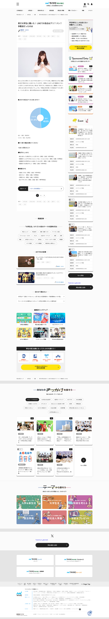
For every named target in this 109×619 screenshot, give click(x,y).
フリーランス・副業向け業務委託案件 (68, 592)
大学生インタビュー (29, 239)
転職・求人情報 (65, 591)
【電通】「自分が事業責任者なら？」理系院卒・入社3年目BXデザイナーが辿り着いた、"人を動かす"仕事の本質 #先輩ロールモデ (85, 178)
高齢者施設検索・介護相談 (54, 601)
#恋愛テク (48, 262)
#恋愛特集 (62, 407)
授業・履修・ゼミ (44, 231)
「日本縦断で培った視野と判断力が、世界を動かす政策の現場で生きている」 (85, 80)
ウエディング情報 (54, 598)
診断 (61, 235)
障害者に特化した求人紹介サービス (53, 592)
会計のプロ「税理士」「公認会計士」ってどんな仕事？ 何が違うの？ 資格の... (85, 70)
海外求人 (71, 591)
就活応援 (51, 10)
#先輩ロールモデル (32, 403)
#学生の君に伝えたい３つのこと (76, 407)
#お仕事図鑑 (79, 399)
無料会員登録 (40, 367)
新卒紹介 (57, 603)
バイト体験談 (38, 243)
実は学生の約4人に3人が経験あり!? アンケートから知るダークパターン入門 (84, 90)
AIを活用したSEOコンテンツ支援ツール (40, 601)
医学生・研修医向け (57, 591)
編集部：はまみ (24, 30)
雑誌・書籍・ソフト (46, 598)
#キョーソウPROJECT (32, 399)
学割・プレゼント (72, 10)
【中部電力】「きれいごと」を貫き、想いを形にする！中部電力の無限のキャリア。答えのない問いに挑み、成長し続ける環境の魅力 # (85, 132)
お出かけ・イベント (45, 235)
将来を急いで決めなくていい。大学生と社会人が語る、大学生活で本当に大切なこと (85, 100)
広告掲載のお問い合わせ (53, 584)
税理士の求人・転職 (37, 605)
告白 (44, 36)
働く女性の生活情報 (37, 598)
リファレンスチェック (76, 608)
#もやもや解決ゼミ (42, 407)
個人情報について (29, 584)
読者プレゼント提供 (46, 584)
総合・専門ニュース (46, 597)
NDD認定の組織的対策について (74, 584)
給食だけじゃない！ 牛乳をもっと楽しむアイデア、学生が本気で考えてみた (83, 439)
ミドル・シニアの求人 (41, 592)
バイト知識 (29, 243)
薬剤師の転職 (49, 605)
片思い (20, 204)
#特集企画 (78, 403)
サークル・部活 (56, 231)
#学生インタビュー (29, 407)
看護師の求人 (55, 605)
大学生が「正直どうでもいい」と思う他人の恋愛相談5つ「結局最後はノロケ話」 (39, 296)
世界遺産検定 (61, 598)
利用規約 (25, 584)
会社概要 (34, 614)
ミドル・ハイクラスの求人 (79, 591)
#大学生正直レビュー (54, 412)
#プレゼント (44, 403)
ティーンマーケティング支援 (72, 597)
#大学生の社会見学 (46, 399)
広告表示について (40, 584)
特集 (83, 10)
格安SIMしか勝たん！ (50, 243)
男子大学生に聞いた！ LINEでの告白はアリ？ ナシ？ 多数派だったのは (53, 14)
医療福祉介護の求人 (80, 592)
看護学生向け (49, 591)
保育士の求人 (78, 605)
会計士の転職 (79, 603)
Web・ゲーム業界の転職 (42, 603)
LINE (25, 204)
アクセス (39, 614)
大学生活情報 (81, 597)
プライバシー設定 (60, 584)
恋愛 (35, 14)
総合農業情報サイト (69, 598)
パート (34, 592)
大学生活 (30, 10)
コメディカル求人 (63, 605)
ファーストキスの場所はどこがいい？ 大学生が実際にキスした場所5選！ (37, 301)
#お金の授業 (53, 407)
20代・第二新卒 (51, 603)
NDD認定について (66, 584)
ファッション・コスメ (25, 235)
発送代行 (52, 608)
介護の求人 (35, 606)
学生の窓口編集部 (60, 282)
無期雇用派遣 (84, 605)
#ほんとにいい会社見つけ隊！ (58, 403)
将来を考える (41, 10)
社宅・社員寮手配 (67, 608)
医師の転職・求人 (71, 605)
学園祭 (61, 239)
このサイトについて (20, 584)
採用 (51, 614)
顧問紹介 (43, 605)
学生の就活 (35, 591)
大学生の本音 (32, 36)
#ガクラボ (69, 399)
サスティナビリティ (45, 614)
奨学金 (39, 239)
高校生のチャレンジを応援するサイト (59, 597)
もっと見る (81, 275)
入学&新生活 (19, 10)
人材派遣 (35, 603)
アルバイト (87, 591)
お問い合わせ (34, 584)
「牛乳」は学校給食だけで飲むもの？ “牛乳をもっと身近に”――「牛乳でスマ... (64, 439)
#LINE (38, 262)
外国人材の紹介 (50, 606)
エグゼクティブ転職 (72, 603)
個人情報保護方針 (62, 614)
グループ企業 (55, 614)
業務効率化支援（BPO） (44, 608)
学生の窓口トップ (20, 14)
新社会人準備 (61, 10)
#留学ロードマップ (58, 399)
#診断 (70, 403)
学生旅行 (34, 231)
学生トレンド (25, 231)
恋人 (58, 36)
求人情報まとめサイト (37, 597)
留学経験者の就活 (42, 591)
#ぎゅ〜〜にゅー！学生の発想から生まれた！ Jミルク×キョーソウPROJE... (44, 439)
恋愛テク (53, 36)
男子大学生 (39, 36)
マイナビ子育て (77, 598)
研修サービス (35, 608)
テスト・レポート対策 (50, 239)
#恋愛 (43, 262)
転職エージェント (64, 603)
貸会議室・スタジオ (58, 608)
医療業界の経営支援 (42, 606)
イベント (90, 10)
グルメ (35, 235)
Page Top (86, 584)
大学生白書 (25, 36)
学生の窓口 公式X (80, 287)
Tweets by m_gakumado (74, 282)
